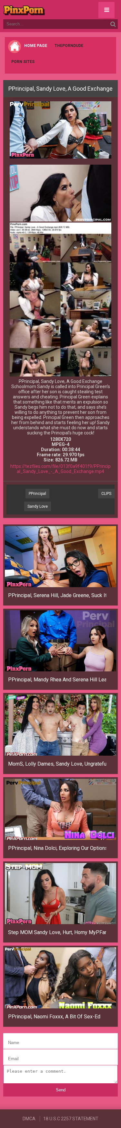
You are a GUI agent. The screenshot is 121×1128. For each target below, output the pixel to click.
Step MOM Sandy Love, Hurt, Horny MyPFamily (57, 932)
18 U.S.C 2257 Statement (70, 1118)
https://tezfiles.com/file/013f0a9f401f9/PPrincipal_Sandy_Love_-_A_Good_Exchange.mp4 (60, 469)
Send (61, 1089)
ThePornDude (69, 45)
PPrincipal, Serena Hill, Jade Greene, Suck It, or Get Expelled (57, 595)
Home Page (35, 45)
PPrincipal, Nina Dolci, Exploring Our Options (57, 848)
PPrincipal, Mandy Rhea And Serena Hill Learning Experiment (57, 680)
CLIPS (106, 493)
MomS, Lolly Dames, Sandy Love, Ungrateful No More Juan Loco (57, 764)
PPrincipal (37, 493)
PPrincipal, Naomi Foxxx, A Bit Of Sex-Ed (54, 1017)
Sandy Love (37, 506)
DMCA (29, 1118)
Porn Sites (23, 61)
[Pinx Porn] (42, 9)
